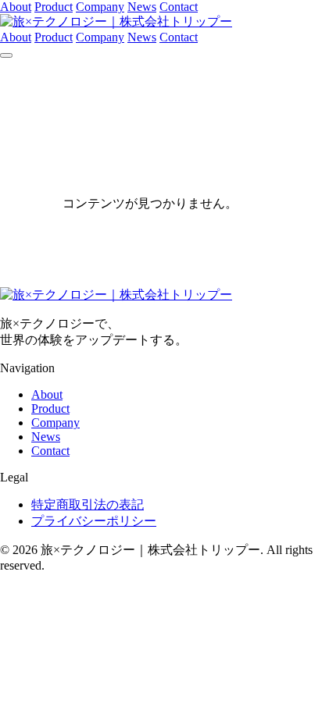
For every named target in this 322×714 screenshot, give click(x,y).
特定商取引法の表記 (87, 504)
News (141, 6)
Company (100, 6)
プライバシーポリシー (93, 521)
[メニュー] (6, 55)
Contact (178, 6)
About (15, 6)
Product (53, 6)
